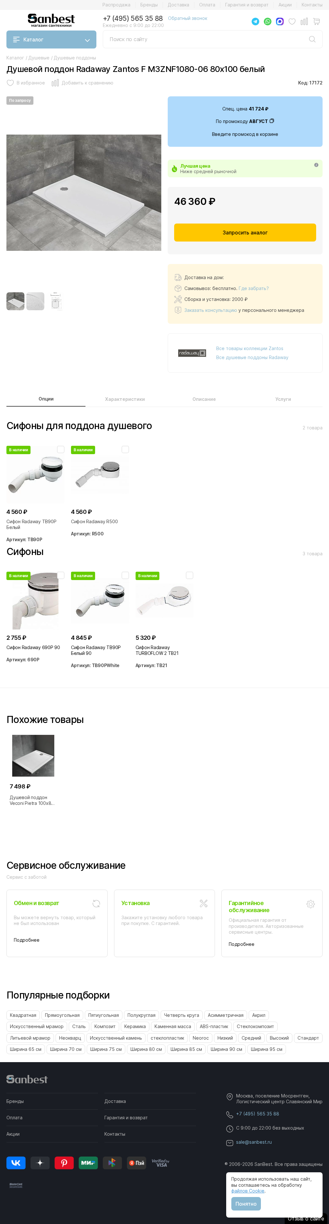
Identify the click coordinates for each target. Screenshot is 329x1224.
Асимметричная (226, 1015)
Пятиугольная (103, 1015)
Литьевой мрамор (30, 1038)
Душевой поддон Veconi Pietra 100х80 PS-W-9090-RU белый (33, 800)
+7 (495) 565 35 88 (133, 18)
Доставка (178, 4)
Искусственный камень (116, 1038)
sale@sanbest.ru (254, 1142)
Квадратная (23, 1015)
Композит (105, 1026)
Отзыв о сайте (306, 1218)
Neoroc (201, 1038)
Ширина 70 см (66, 1049)
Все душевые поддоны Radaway (252, 357)
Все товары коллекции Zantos (249, 348)
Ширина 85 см (186, 1049)
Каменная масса (173, 1026)
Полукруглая (142, 1015)
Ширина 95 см (266, 1049)
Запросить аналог (245, 232)
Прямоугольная (62, 1015)
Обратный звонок (187, 18)
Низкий (225, 1038)
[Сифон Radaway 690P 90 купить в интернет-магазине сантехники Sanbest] (35, 601)
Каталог (33, 39)
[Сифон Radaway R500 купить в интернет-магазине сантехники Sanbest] (100, 475)
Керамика (135, 1026)
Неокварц (70, 1038)
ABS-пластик (214, 1026)
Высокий (279, 1038)
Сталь (79, 1026)
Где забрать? (254, 288)
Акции (285, 4)
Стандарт (308, 1038)
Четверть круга (181, 1015)
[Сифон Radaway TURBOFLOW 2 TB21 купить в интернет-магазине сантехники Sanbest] (165, 601)
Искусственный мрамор (37, 1026)
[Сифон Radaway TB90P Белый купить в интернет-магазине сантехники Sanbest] (35, 475)
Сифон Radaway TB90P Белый (31, 524)
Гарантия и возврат (247, 4)
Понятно (246, 1204)
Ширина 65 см (25, 1049)
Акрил (258, 1015)
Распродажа (116, 4)
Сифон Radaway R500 (94, 521)
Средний (251, 1038)
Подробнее (27, 940)
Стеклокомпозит (255, 1026)
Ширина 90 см (226, 1049)
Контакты (312, 4)
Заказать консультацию (210, 310)
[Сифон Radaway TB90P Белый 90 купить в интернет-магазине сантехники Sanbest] (100, 601)
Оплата (207, 4)
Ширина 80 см (146, 1049)
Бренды (149, 4)
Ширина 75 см (106, 1049)
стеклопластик (167, 1038)
